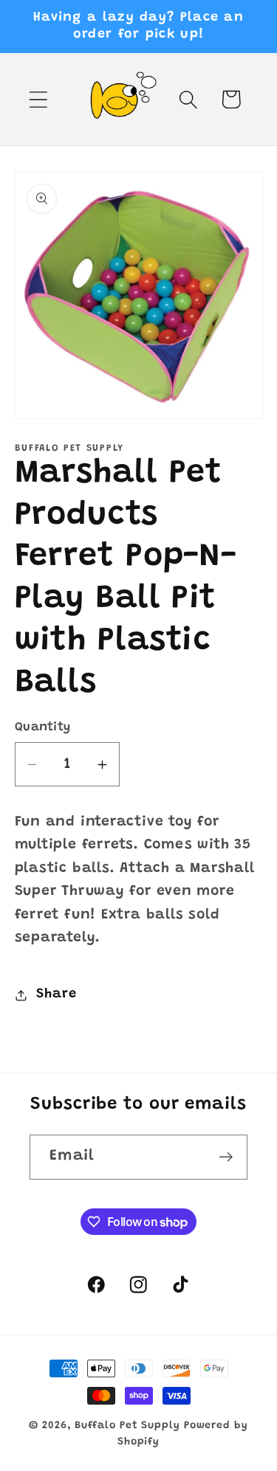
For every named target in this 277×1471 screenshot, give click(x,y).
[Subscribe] (226, 1157)
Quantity (43, 727)
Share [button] (56, 994)
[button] (38, 99)
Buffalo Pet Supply (127, 1426)
